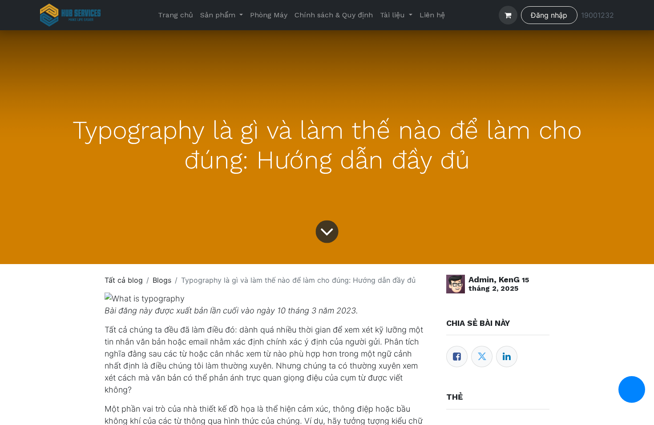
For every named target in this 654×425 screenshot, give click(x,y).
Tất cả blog (124, 280)
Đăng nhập (549, 15)
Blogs (162, 280)
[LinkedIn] (506, 356)
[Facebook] (457, 356)
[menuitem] (175, 15)
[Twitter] (482, 356)
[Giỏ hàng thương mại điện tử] (508, 15)
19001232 (597, 15)
